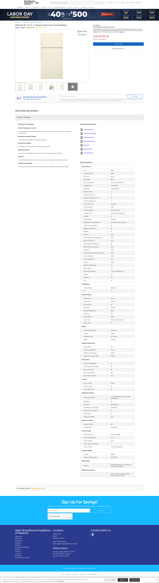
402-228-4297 (62, 541)
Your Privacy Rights (110, 580)
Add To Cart (118, 44)
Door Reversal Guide (90, 133)
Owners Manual (88, 153)
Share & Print (83, 31)
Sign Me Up (101, 510)
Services (70, 7)
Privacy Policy (75, 574)
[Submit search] (101, 2)
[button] (108, 3)
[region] (79, 580)
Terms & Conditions (66, 574)
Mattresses (36, 7)
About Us (76, 7)
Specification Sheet (89, 141)
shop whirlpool (107, 14)
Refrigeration (25, 22)
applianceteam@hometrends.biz (67, 544)
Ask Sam (135, 96)
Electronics (28, 7)
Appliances (20, 7)
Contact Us (84, 7)
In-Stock (50, 7)
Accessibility (82, 574)
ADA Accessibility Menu (92, 574)
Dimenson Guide (89, 129)
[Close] (156, 580)
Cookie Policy (60, 581)
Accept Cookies (135, 580)
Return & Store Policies (22, 558)
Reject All (122, 580)
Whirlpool (17, 27)
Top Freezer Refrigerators (36, 22)
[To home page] (31, 2)
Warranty (86, 145)
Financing (91, 7)
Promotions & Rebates (60, 7)
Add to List (83, 34)
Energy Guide (88, 149)
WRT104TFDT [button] (30, 27)
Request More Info (119, 48)
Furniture (43, 7)
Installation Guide (89, 137)
